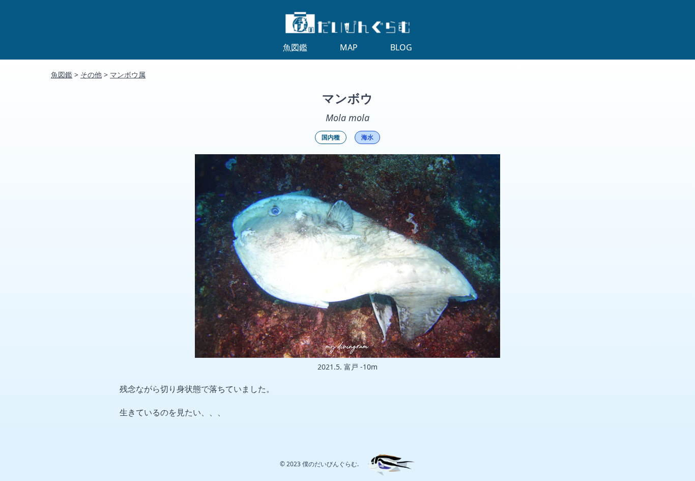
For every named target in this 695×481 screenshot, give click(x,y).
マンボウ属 (128, 74)
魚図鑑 (61, 74)
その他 (91, 74)
